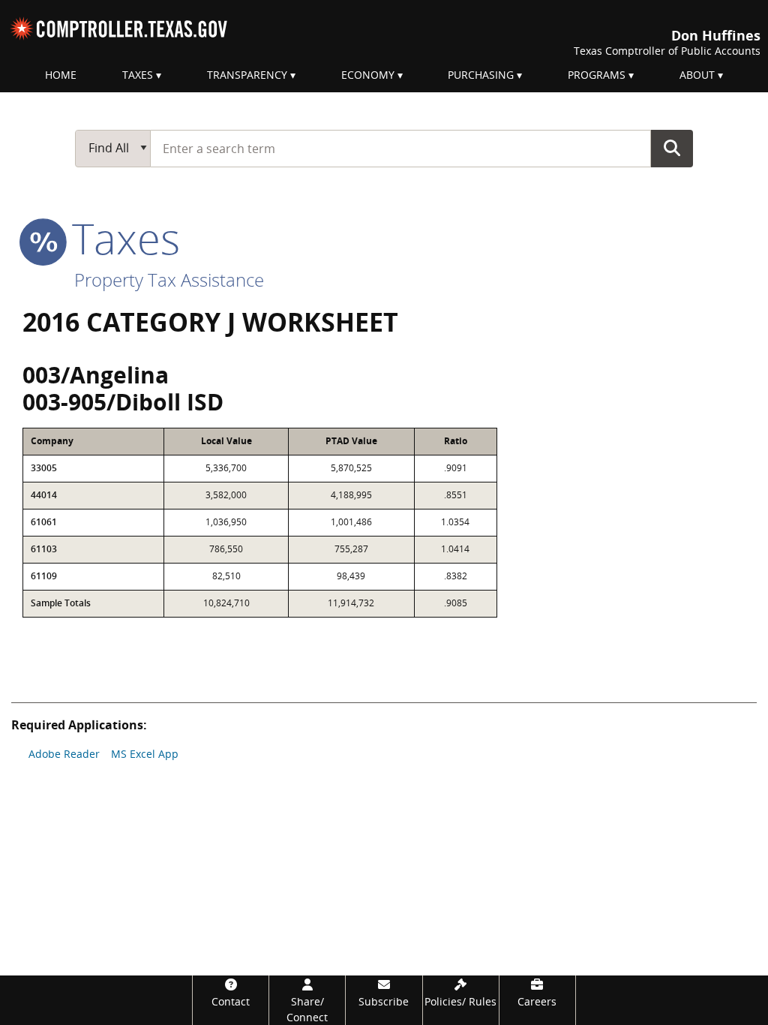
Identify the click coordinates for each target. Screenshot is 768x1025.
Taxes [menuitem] (137, 75)
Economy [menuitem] (367, 75)
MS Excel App (144, 754)
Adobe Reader (64, 754)
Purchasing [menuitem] (481, 75)
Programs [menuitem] (597, 75)
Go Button (672, 148)
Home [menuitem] (60, 75)
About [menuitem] (697, 75)
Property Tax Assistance (169, 279)
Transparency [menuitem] (247, 75)
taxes (120, 237)
